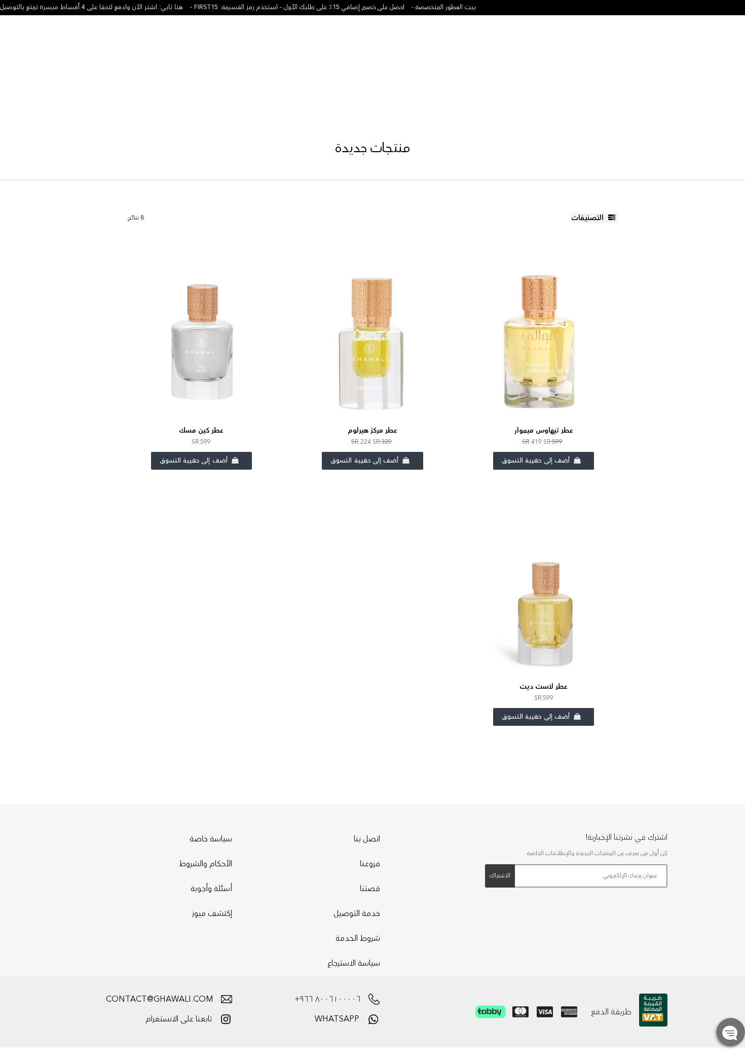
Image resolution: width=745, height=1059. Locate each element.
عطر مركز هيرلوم (372, 430)
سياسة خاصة (211, 839)
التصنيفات (588, 218)
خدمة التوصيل (356, 913)
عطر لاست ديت (543, 686)
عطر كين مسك (201, 430)
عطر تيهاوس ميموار (543, 430)
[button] (661, 48)
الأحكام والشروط (205, 864)
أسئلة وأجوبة (211, 888)
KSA (699, 48)
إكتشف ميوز (212, 913)
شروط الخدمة (358, 938)
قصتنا (370, 888)
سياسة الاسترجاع (353, 963)
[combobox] (79, 46)
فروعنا (370, 864)
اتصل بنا (367, 839)
